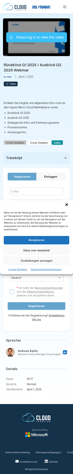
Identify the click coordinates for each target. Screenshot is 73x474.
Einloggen (50, 176)
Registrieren (22, 176)
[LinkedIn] (65, 352)
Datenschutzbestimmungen (46, 269)
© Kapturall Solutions (36, 469)
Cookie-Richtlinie (17, 269)
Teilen (13, 84)
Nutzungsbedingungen (49, 287)
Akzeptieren (36, 240)
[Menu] (65, 7)
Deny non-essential (36, 250)
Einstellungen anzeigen (36, 260)
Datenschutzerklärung (40, 291)
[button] (67, 205)
